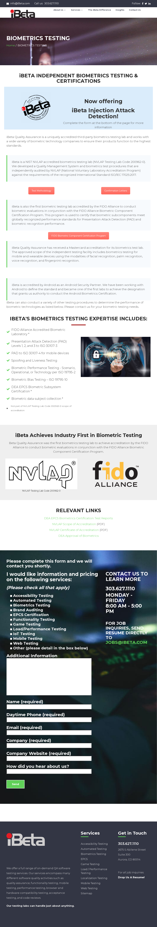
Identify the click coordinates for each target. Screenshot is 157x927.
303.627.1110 (46, 3)
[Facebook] (142, 3)
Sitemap (86, 893)
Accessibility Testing (94, 843)
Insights (120, 10)
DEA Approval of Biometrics (78, 536)
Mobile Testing (90, 883)
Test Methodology (41, 190)
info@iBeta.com (20, 3)
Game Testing (90, 864)
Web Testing (89, 888)
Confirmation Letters (115, 190)
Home (10, 45)
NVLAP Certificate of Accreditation (74, 530)
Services (75, 10)
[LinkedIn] (149, 3)
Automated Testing (94, 848)
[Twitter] (146, 3)
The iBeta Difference (99, 10)
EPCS (84, 859)
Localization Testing (94, 878)
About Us (58, 10)
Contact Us (135, 10)
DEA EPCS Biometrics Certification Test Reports (78, 518)
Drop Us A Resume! (131, 877)
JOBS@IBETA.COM (126, 642)
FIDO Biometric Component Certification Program (78, 235)
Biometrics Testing (93, 853)
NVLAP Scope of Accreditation (74, 524)
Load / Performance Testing (94, 871)
